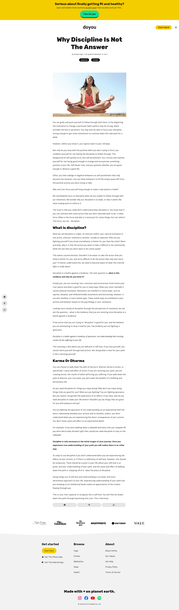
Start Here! (163, 27)
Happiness (84, 60)
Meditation (78, 561)
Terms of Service (112, 572)
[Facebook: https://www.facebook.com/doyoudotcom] (86, 598)
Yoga (76, 550)
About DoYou (111, 550)
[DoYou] (89, 27)
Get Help (109, 561)
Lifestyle (95, 60)
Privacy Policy (111, 567)
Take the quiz (89, 14)
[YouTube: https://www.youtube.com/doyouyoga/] (92, 598)
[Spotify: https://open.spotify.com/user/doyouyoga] (99, 598)
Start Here (49, 550)
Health (77, 572)
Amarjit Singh (78, 54)
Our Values (110, 556)
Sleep (76, 567)
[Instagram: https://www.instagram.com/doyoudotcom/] (79, 598)
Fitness (77, 556)
